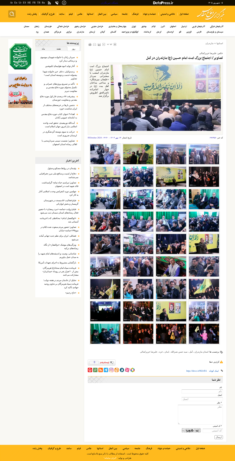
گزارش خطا (214, 362)
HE (29, 2)
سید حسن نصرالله (179, 352)
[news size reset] (110, 44)
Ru (43, 2)
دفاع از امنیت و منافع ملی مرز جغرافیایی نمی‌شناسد (58, 175)
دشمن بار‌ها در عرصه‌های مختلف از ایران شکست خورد (60, 107)
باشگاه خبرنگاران (109, 2)
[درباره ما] (64, 2)
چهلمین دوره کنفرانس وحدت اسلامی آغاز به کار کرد (58, 193)
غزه (161, 352)
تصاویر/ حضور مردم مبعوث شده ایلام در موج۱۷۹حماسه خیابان (59, 229)
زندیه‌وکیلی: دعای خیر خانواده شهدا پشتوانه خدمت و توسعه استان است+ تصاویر (60, 75)
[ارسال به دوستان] (94, 44)
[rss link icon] (100, 370)
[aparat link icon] (127, 370)
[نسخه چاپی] (90, 44)
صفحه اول (200, 449)
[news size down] (104, 44)
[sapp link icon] (122, 370)
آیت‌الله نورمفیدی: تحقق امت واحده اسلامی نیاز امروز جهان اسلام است (60, 125)
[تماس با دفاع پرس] (57, 2)
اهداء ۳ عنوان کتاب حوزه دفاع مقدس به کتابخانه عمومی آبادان (59, 116)
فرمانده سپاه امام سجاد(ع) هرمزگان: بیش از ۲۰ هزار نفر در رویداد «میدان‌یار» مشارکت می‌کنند (60, 271)
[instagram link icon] (111, 370)
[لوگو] (211, 20)
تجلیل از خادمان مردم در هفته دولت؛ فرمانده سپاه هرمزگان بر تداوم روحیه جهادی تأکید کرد (60, 283)
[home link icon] (90, 370)
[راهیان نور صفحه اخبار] (20, 91)
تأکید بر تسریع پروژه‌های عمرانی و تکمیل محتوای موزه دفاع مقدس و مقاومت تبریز (60, 87)
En (15, 2)
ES (24, 2)
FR (34, 2)
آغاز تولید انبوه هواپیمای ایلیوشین (60, 66)
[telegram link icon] (106, 370)
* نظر (219, 403)
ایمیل (220, 395)
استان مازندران (201, 352)
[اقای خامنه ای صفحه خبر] (20, 56)
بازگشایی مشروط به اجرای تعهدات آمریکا (57, 262)
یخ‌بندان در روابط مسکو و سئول (62, 168)
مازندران (209, 43)
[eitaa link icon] (116, 370)
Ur (20, 2)
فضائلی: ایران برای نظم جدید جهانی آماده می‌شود (58, 238)
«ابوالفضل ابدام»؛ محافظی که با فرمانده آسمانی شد (59, 220)
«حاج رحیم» (70, 292)
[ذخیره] (99, 44)
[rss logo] (49, 3)
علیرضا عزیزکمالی (148, 352)
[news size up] (115, 44)
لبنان (166, 352)
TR (38, 2)
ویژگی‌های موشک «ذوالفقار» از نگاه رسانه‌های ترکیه (61, 247)
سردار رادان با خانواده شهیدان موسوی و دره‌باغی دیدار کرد (58, 59)
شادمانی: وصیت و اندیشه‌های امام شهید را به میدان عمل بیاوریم (58, 255)
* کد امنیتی (217, 426)
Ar (11, 2)
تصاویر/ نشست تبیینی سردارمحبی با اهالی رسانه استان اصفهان (59, 142)
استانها (220, 43)
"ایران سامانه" (110, 458)
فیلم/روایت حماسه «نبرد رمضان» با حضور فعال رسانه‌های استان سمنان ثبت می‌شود (58, 211)
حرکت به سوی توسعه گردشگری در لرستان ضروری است (60, 133)
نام (221, 387)
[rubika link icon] (132, 370)
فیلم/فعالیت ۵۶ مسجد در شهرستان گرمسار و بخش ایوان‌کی (61, 202)
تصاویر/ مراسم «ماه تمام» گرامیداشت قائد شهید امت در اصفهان (60, 184)
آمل (191, 352)
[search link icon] (95, 370)
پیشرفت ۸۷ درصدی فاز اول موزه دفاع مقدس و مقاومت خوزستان (58, 98)
